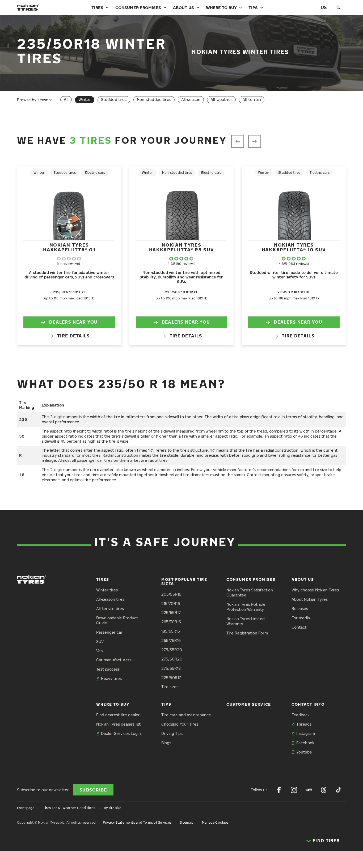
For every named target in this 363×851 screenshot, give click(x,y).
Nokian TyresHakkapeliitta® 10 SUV (294, 247)
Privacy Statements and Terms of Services (137, 822)
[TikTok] (338, 789)
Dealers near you (73, 322)
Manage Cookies (215, 822)
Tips (253, 7)
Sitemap (186, 822)
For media (301, 618)
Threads (303, 724)
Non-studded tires (154, 99)
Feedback (301, 715)
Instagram (305, 733)
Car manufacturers (113, 660)
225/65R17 (171, 612)
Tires (97, 7)
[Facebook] (279, 789)
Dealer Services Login (121, 733)
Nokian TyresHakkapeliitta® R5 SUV (181, 247)
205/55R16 (171, 594)
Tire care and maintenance (186, 715)
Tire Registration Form (247, 633)
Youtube (304, 752)
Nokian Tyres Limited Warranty (245, 621)
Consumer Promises (138, 7)
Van (99, 651)
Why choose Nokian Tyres (315, 590)
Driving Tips (172, 733)
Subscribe (93, 790)
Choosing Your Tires (179, 724)
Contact (299, 627)
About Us (183, 7)
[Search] (338, 7)
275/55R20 (171, 649)
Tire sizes (169, 686)
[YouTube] (308, 789)
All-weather (221, 99)
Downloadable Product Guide (117, 620)
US (324, 7)
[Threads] (323, 789)
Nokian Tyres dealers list (118, 724)
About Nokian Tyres (310, 599)
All (66, 99)
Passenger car (109, 632)
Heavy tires (111, 678)
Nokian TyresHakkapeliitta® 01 (69, 247)
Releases (300, 608)
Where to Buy (221, 7)
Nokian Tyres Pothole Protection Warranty (245, 607)
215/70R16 (170, 603)
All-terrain (251, 99)
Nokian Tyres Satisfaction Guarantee (249, 592)
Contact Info (308, 704)
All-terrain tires (110, 608)
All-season (190, 99)
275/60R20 (171, 659)
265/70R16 (171, 622)
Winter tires (107, 590)
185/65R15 (170, 631)
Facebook (305, 742)
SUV (100, 641)
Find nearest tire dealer (118, 715)
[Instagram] (293, 789)
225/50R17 (171, 677)
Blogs (166, 742)
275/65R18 (171, 668)
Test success (108, 669)
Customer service (248, 704)
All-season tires (110, 599)
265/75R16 (171, 640)
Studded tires (114, 99)
